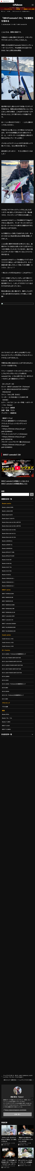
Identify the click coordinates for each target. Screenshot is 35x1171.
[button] (32, 1099)
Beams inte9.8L (6, 574)
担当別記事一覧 (6, 734)
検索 (2, 491)
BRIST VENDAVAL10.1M (8, 612)
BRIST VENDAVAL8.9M (8, 608)
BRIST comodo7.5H (22, 24)
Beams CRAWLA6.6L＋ (8, 578)
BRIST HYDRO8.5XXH (8, 593)
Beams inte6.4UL (7, 563)
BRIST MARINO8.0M (7, 597)
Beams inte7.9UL (7, 571)
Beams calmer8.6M (7, 511)
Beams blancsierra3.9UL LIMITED (11, 522)
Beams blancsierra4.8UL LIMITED (11, 526)
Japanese (5, 1)
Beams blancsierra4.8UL (9, 529)
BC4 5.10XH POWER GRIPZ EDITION (12, 672)
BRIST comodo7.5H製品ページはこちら (15, 481)
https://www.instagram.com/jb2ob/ (15, 1110)
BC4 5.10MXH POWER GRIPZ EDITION (12, 665)
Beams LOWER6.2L (7, 541)
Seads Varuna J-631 (7, 639)
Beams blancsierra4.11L (9, 533)
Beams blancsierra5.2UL (9, 537)
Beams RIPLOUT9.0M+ (8, 556)
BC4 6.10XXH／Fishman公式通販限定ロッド (14, 684)
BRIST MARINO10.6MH (8, 605)
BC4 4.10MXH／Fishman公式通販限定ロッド (14, 654)
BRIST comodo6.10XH (8, 616)
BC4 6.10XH (5, 680)
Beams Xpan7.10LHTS (8, 518)
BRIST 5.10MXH (6, 729)
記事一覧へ (17, 1114)
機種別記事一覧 (6, 499)
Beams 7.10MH (6, 722)
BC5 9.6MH (5, 699)
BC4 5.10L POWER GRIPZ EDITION (11, 657)
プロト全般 (5, 706)
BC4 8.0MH (5, 687)
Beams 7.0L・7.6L (7, 718)
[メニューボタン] (32, 5)
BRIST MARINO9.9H (7, 601)
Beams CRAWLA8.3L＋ (8, 582)
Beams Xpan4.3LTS (7, 515)
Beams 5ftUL (5, 714)
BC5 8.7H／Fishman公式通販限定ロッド (13, 695)
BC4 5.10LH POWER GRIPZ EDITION (12, 661)
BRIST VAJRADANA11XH (9, 631)
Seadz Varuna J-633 (8, 646)
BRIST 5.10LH (6, 725)
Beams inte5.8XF (7, 559)
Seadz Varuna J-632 (8, 642)
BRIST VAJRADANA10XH (9, 627)
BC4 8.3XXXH (5, 691)
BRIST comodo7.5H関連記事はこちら (14, 483)
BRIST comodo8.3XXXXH (9, 623)
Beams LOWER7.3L (7, 544)
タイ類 (13, 24)
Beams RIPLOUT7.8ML (8, 552)
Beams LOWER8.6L (7, 548)
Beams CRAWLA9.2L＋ (8, 586)
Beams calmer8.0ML (7, 507)
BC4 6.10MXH (5, 676)
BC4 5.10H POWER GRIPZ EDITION (11, 669)
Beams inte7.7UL (7, 567)
